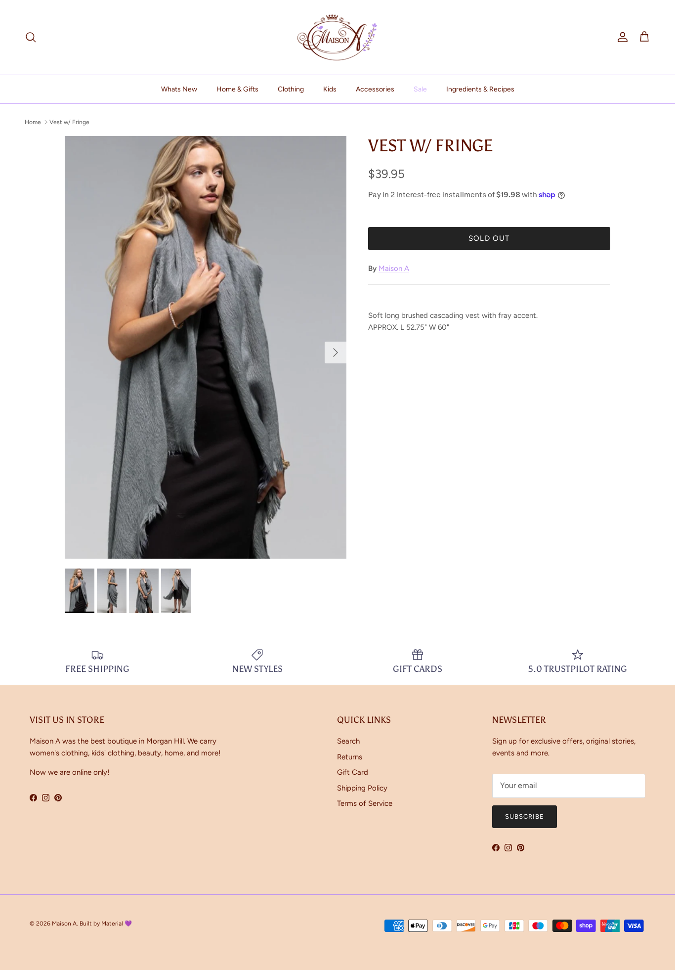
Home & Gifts (237, 89)
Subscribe (524, 816)
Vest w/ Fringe (69, 122)
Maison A (394, 268)
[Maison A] (337, 37)
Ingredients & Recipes (480, 89)
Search (348, 741)
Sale (420, 89)
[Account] (621, 37)
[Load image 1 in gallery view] (205, 347)
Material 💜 (116, 923)
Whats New (179, 89)
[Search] (31, 37)
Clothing (291, 89)
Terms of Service (364, 803)
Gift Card (352, 772)
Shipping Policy (362, 788)
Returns (349, 756)
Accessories (375, 89)
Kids (330, 89)
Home (33, 122)
